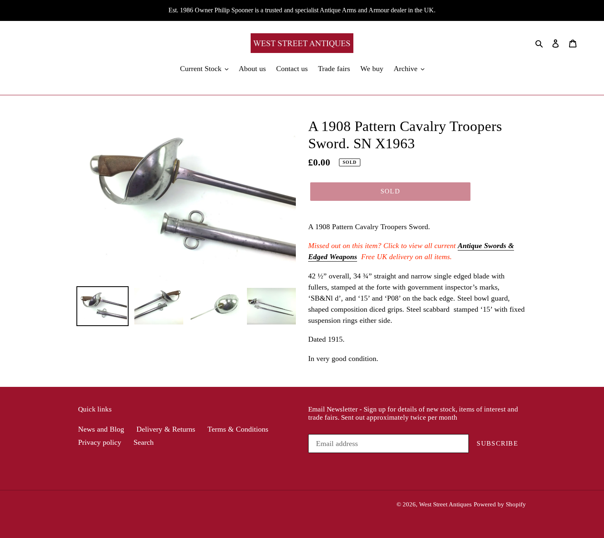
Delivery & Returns (165, 429)
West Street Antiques (445, 504)
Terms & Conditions (237, 429)
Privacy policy (99, 442)
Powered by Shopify (500, 504)
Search (144, 442)
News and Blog (101, 429)
